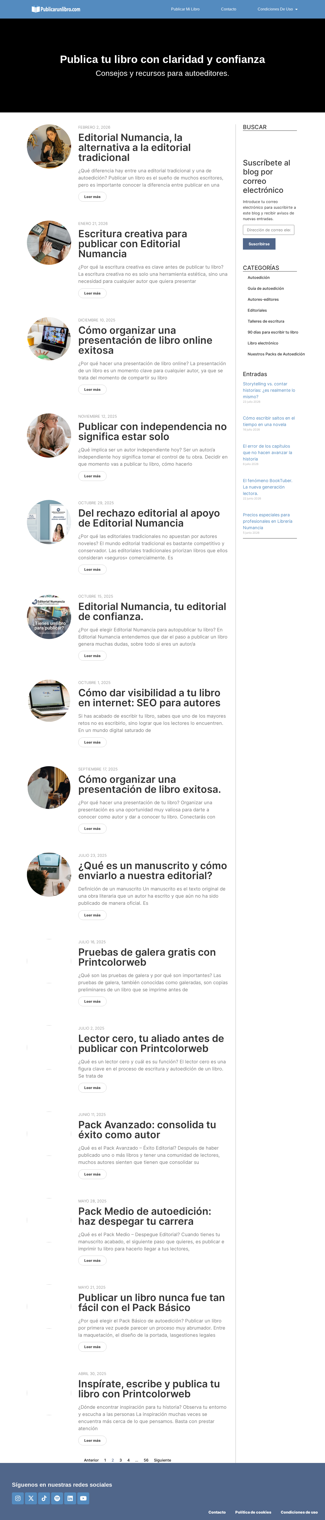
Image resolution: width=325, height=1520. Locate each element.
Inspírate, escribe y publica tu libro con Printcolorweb (149, 1389)
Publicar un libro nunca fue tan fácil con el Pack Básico (151, 1302)
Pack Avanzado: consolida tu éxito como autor (147, 1129)
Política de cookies (253, 1512)
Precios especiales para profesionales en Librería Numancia (267, 521)
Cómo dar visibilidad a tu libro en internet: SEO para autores (149, 698)
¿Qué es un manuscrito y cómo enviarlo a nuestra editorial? (152, 870)
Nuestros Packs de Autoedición (276, 354)
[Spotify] (57, 1498)
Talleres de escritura (266, 321)
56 (146, 1460)
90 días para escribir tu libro (273, 332)
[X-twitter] (31, 1498)
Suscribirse (259, 244)
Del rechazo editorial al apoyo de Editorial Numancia (149, 518)
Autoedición (259, 277)
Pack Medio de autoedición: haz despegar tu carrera (144, 1216)
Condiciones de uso (275, 9)
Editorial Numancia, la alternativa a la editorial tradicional (134, 147)
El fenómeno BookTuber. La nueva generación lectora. (267, 487)
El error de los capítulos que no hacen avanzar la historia (267, 452)
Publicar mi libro (185, 9)
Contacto (228, 9)
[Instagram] (18, 1498)
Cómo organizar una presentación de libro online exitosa (145, 340)
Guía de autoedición (266, 288)
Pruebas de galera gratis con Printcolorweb (147, 957)
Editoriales (257, 310)
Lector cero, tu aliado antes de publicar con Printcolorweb (151, 1043)
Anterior (91, 1460)
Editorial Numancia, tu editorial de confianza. (152, 611)
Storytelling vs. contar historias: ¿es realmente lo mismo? (269, 390)
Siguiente (162, 1460)
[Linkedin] (70, 1498)
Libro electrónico (263, 343)
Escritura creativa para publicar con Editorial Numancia (132, 244)
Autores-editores (263, 299)
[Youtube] (83, 1498)
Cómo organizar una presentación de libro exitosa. (149, 784)
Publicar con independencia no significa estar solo (152, 431)
